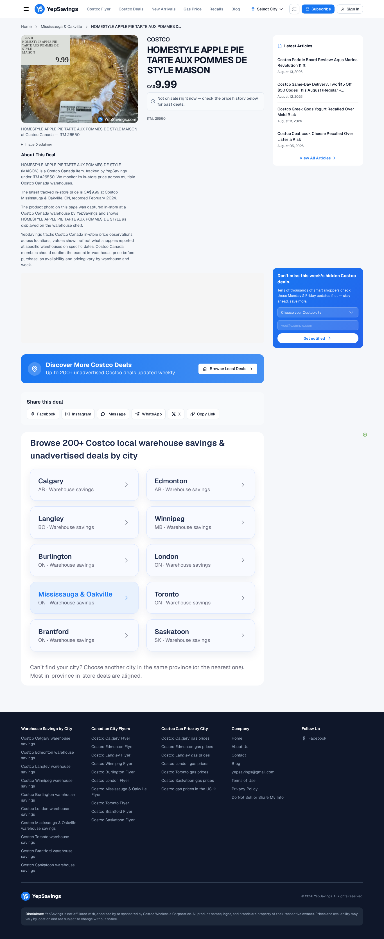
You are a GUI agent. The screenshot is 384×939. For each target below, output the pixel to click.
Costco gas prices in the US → (188, 788)
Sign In (353, 9)
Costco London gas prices (184, 763)
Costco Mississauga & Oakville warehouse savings (48, 825)
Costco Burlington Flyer (113, 772)
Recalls (216, 9)
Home (26, 26)
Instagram (81, 414)
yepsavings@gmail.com (253, 772)
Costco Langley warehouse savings (46, 769)
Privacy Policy (245, 788)
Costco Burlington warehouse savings (48, 797)
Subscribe (321, 9)
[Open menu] (26, 9)
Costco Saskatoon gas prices (187, 780)
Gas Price (193, 9)
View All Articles (315, 158)
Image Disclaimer (38, 144)
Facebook (46, 414)
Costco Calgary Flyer (110, 738)
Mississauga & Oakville (61, 26)
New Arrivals (164, 9)
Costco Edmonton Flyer (112, 746)
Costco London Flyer (110, 780)
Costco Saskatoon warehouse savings (48, 867)
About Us (240, 746)
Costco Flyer (99, 9)
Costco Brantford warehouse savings (47, 853)
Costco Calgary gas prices (185, 738)
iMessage (116, 414)
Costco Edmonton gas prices (187, 746)
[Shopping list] (294, 9)
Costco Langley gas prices (185, 755)
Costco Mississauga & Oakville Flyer (119, 791)
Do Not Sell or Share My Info (258, 797)
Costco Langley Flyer (110, 755)
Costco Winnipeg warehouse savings (47, 783)
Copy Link (206, 414)
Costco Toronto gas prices (184, 772)
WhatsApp (152, 414)
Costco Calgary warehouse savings (45, 741)
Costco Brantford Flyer (111, 811)
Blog (235, 9)
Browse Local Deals (228, 368)
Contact (239, 755)
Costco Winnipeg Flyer (111, 763)
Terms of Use (244, 780)
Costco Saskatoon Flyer (113, 819)
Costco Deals (131, 9)
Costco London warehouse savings (45, 811)
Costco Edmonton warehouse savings (47, 755)
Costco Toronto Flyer (110, 803)
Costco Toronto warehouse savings (45, 839)
